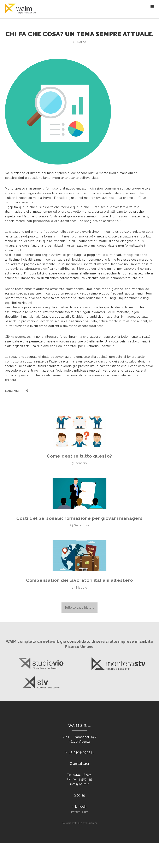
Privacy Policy (79, 811)
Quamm (92, 823)
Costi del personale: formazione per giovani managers (79, 518)
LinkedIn (81, 806)
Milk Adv (80, 823)
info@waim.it (79, 784)
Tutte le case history (80, 607)
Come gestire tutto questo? (79, 456)
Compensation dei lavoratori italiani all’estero (79, 580)
